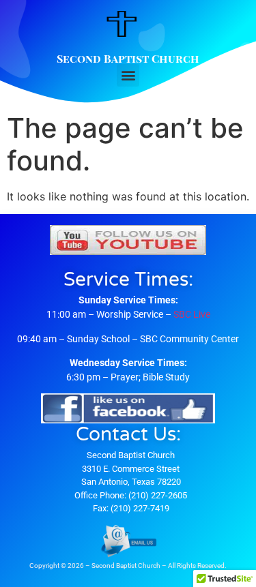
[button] (128, 75)
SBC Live (191, 314)
